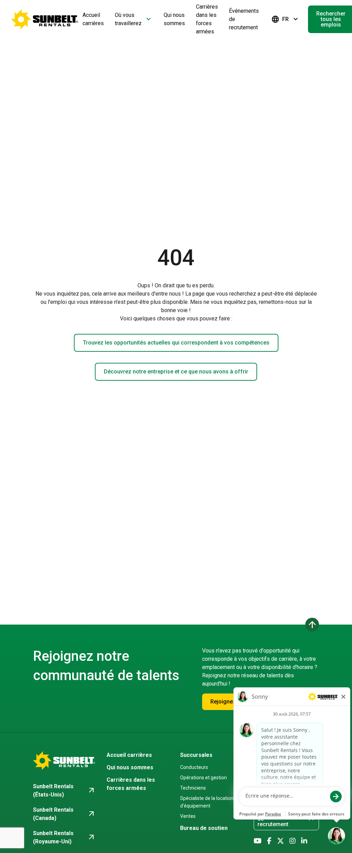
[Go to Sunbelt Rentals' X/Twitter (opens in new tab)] (280, 841)
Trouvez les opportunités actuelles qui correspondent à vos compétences (176, 342)
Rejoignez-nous (230, 701)
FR (285, 19)
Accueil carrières (129, 755)
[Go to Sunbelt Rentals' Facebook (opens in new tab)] (269, 841)
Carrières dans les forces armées (131, 784)
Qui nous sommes (130, 767)
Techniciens (193, 788)
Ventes (188, 816)
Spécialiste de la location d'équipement (206, 802)
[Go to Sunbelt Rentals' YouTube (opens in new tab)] (258, 841)
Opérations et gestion (203, 777)
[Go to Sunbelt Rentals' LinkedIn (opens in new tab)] (304, 841)
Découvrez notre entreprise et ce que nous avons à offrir (176, 371)
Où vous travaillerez (134, 19)
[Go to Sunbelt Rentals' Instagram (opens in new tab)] (292, 841)
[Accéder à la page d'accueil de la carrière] (44, 19)
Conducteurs (194, 767)
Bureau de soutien (204, 828)
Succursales (196, 755)
